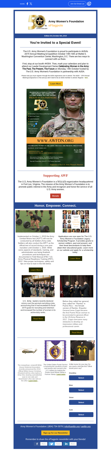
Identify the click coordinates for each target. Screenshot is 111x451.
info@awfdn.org (72, 426)
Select (81, 378)
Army (29, 301)
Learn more (32, 381)
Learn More (55, 84)
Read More (38, 319)
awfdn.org (86, 426)
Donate (55, 196)
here (86, 78)
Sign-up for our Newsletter (55, 433)
